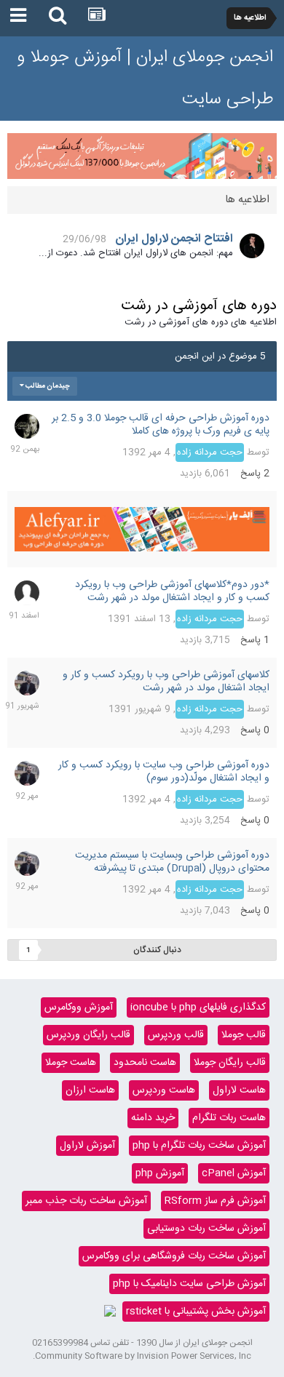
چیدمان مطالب (47, 386)
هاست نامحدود (145, 1062)
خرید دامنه (153, 1118)
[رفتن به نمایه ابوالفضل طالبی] (252, 246)
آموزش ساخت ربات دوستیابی (206, 1228)
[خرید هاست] (110, 1311)
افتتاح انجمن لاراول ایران (174, 239)
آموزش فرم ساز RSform (215, 1201)
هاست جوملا (70, 1062)
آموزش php (159, 1173)
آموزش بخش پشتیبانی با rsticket (196, 1311)
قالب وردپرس (176, 1035)
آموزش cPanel (234, 1173)
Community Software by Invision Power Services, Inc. (142, 1356)
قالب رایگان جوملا (230, 1062)
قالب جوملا (243, 1035)
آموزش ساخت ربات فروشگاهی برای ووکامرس (174, 1256)
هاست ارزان (90, 1090)
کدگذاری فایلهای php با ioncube (198, 1007)
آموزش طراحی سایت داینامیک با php (189, 1284)
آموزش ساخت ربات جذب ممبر (86, 1201)
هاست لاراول (239, 1090)
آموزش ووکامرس (78, 1007)
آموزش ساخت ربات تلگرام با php (199, 1145)
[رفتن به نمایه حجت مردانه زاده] (27, 683)
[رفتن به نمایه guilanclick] (27, 592)
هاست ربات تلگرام (229, 1118)
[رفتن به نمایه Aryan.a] (27, 426)
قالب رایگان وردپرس (88, 1035)
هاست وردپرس (164, 1090)
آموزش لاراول (87, 1145)
